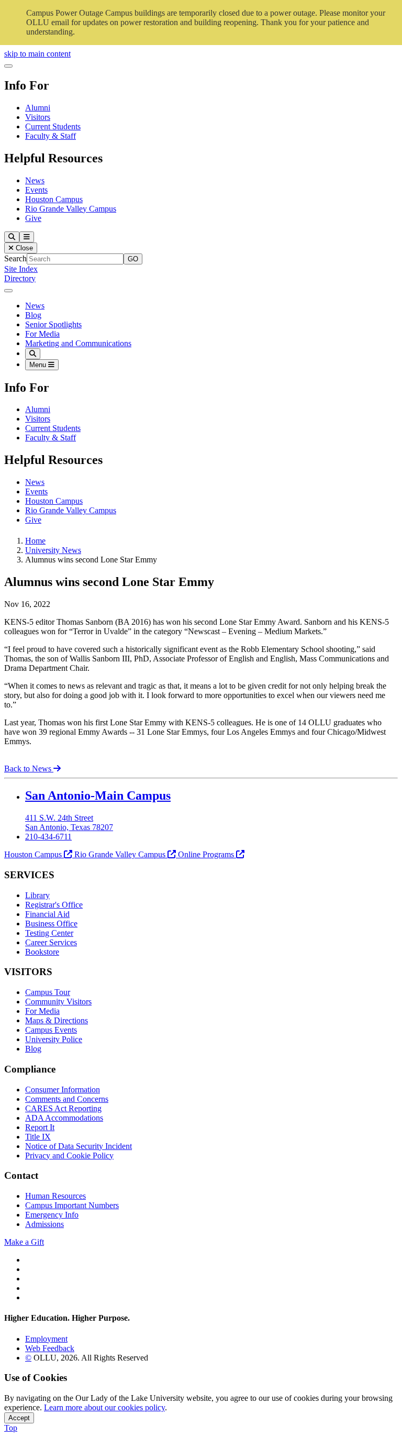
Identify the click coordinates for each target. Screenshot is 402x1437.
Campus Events (51, 1029)
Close (23, 248)
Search (15, 258)
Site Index (21, 268)
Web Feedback (49, 1348)
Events (36, 189)
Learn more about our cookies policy (104, 1407)
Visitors (37, 117)
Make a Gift (24, 1241)
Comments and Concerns (66, 1099)
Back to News (28, 768)
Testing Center (49, 932)
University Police (53, 1039)
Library (37, 895)
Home (35, 540)
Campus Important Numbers (72, 1205)
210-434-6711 (48, 836)
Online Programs (206, 854)
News (34, 180)
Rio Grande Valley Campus (70, 208)
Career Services (51, 942)
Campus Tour (47, 992)
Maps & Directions (56, 1020)
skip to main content (37, 53)
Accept (19, 1418)
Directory (20, 278)
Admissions (44, 1224)
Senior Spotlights (53, 324)
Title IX (38, 1136)
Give (33, 218)
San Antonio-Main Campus (98, 795)
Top (10, 1427)
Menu (38, 365)
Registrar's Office (54, 904)
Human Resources (55, 1195)
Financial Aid (47, 914)
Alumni (37, 107)
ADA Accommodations (64, 1117)
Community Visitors (58, 1001)
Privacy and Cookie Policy (69, 1155)
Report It (39, 1127)
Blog (33, 315)
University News (53, 550)
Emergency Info (52, 1214)
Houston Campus (54, 199)
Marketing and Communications (78, 343)
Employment (46, 1338)
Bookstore (42, 951)
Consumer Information (62, 1089)
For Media (42, 333)
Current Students (53, 126)
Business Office (51, 923)
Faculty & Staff (50, 135)
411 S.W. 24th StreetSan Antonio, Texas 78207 (69, 822)
